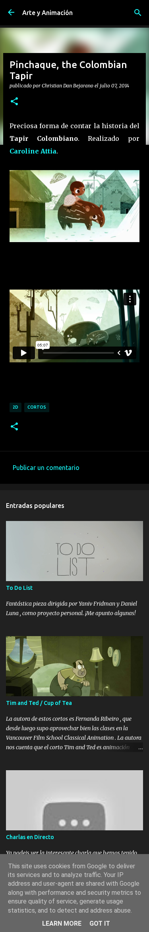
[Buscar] (138, 12)
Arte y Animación (47, 12)
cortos (36, 407)
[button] (14, 102)
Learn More (61, 923)
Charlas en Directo (30, 837)
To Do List (19, 588)
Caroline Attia (33, 151)
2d (15, 407)
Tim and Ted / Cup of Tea (39, 703)
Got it (99, 923)
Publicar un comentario (46, 467)
